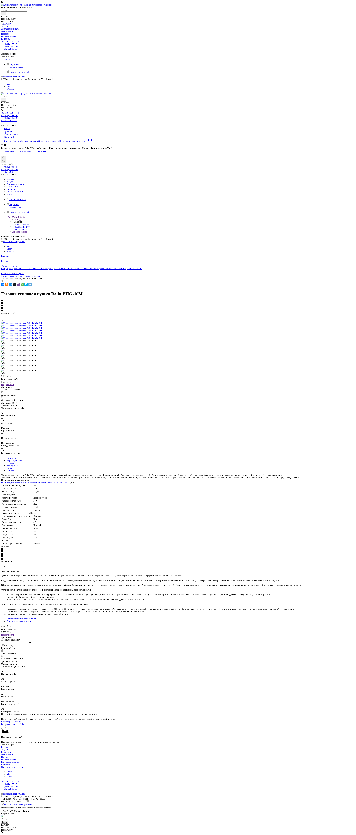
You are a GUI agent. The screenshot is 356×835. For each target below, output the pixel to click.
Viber (9, 84)
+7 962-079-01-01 (9, 49)
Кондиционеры (8, 268)
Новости (5, 757)
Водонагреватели (53, 268)
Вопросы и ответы (10, 762)
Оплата (10, 468)
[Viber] (18, 284)
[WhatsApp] (22, 284)
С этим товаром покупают (19, 621)
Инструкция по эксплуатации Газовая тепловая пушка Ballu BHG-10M (35, 482)
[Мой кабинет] (2, 154)
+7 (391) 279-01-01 (10, 41)
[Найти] (3, 13)
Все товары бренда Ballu (12, 724)
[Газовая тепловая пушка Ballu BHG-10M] (21, 323)
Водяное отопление (132, 268)
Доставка (11, 470)
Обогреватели (38, 268)
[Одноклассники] (6, 284)
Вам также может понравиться (21, 619)
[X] (14, 284)
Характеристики (14, 460)
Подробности (7, 384)
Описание (11, 458)
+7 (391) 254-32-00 (9, 46)
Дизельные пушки (31, 276)
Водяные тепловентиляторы (109, 268)
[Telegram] (30, 284)
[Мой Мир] (10, 284)
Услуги (4, 749)
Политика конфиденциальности (19, 804)
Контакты (5, 764)
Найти (4, 822)
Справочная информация (13, 767)
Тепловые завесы (24, 268)
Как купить (12, 465)
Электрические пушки (12, 276)
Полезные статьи (9, 759)
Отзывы (10, 463)
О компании (7, 754)
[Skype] (26, 284)
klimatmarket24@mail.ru (14, 77)
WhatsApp (11, 89)
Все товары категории (11, 721)
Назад (18, 219)
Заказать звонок (19, 232)
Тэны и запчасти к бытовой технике (79, 268)
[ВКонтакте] (2, 284)
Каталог (5, 747)
